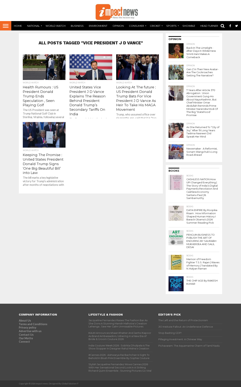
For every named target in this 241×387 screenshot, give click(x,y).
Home (18, 25)
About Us (25, 320)
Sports (171, 25)
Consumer (136, 25)
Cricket (155, 25)
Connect (24, 341)
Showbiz (188, 25)
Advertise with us (30, 331)
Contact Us (26, 334)
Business (77, 25)
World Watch (56, 25)
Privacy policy (27, 327)
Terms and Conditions (33, 324)
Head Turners (210, 25)
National (33, 25)
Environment (98, 25)
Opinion (118, 25)
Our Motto (26, 338)
